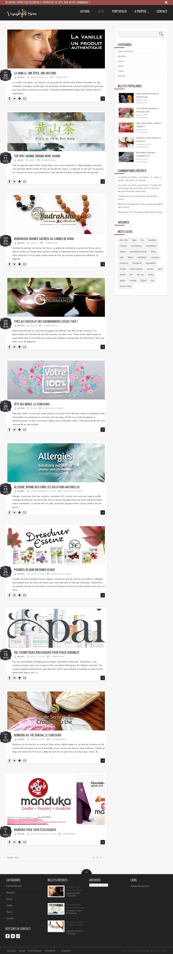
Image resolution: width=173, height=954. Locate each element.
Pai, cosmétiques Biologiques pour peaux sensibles (46, 652)
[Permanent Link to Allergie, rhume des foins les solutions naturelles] (56, 481)
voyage (133, 280)
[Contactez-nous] (25, 99)
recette (123, 268)
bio (142, 239)
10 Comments (142, 146)
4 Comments (71, 913)
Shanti (123, 274)
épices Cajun (126, 286)
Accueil (11, 950)
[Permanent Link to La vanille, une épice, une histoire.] (56, 67)
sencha (150, 268)
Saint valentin (136, 268)
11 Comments (142, 132)
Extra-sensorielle (39, 77)
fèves (153, 251)
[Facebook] (8, 936)
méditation (142, 257)
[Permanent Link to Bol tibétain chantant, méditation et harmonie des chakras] (126, 160)
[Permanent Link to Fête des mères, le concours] (56, 398)
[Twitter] (13, 936)
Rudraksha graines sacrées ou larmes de (75, 924)
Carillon (123, 245)
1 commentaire (61, 77)
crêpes (123, 251)
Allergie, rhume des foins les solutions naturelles (47, 487)
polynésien (151, 263)
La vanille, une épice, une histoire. (35, 73)
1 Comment (71, 895)
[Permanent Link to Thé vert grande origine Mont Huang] (56, 150)
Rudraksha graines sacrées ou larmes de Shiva (44, 238)
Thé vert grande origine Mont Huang (37, 156)
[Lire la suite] (103, 98)
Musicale (122, 56)
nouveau (155, 257)
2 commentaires (49, 325)
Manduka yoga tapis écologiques (35, 829)
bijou (134, 239)
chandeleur (136, 245)
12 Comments (142, 117)
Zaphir (143, 280)
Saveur (31, 160)
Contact (66, 950)
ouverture (124, 263)
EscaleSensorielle (138, 251)
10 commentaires (58, 739)
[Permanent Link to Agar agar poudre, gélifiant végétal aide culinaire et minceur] (126, 131)
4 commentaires (48, 160)
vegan (122, 280)
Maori (130, 257)
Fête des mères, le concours (32, 404)
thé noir (140, 274)
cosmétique (151, 245)
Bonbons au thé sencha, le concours (37, 735)
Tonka (151, 274)
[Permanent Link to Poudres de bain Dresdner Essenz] (56, 564)
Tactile (33, 574)
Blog (22, 950)
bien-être (124, 239)
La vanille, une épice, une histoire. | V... (135, 177)
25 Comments (142, 102)
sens (160, 268)
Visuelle (34, 243)
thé (131, 274)
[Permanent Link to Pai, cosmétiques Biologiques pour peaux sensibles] (56, 646)
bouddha (152, 239)
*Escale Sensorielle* (139, 886)
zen (152, 280)
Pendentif (137, 263)
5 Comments (141, 161)
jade (122, 257)
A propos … (51, 950)
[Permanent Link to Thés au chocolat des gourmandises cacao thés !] (56, 315)
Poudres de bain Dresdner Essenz (34, 569)
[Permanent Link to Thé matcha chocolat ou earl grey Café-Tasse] (126, 116)
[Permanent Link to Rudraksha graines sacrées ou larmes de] (56, 930)
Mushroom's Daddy (126, 204)
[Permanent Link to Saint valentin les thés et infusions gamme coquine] (126, 102)
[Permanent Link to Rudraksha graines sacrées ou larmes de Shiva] (56, 233)
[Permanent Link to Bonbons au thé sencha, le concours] (56, 729)
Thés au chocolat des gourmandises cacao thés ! (46, 321)
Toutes (33, 408)
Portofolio (34, 950)
